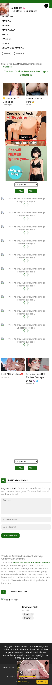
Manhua (6, 25)
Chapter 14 (28, 618)
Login (14, 488)
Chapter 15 (28, 614)
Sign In (7, 53)
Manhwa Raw (9, 29)
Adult (5, 34)
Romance (7, 38)
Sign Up (19, 53)
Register (5, 488)
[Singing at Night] (11, 612)
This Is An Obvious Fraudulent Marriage (25, 64)
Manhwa (6, 20)
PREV (20, 191)
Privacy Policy (8, 668)
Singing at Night (30, 606)
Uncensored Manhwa (13, 47)
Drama (5, 43)
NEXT (31, 191)
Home (3, 64)
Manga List (7, 16)
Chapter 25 (8, 67)
